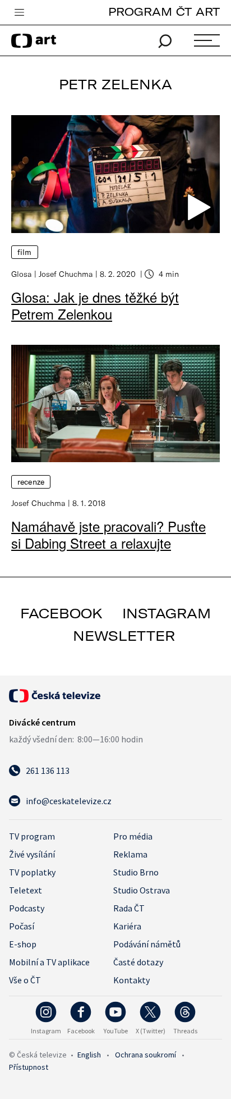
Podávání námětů (147, 944)
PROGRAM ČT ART (164, 11)
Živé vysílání (32, 854)
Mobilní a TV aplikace (49, 962)
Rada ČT (129, 908)
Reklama (130, 854)
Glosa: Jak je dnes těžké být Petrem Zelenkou (95, 305)
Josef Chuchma (66, 274)
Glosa (21, 274)
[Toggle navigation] (19, 12)
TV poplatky (32, 872)
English (89, 1055)
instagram (166, 613)
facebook (61, 613)
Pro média (133, 836)
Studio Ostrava (141, 890)
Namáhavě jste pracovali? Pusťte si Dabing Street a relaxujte (108, 534)
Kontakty (131, 980)
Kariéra (127, 926)
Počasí (21, 926)
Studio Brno (136, 872)
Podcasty (26, 908)
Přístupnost (28, 1067)
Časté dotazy (138, 962)
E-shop (22, 944)
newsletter (124, 635)
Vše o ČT (25, 980)
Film (24, 252)
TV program (32, 836)
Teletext (25, 890)
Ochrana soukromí (145, 1055)
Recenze (30, 482)
